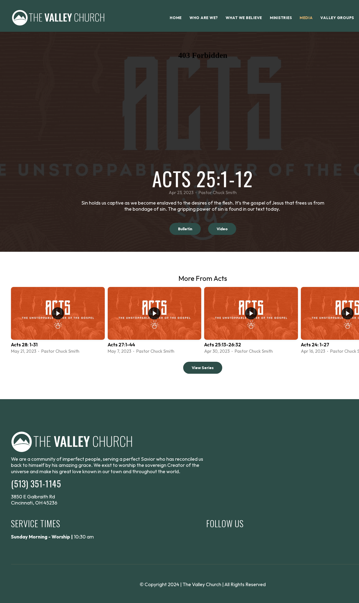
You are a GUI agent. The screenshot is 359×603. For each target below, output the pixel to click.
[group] (58, 320)
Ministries (281, 17)
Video (222, 228)
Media (306, 17)
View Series (203, 367)
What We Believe (244, 17)
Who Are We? (204, 17)
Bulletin (185, 228)
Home (176, 17)
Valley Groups (337, 17)
